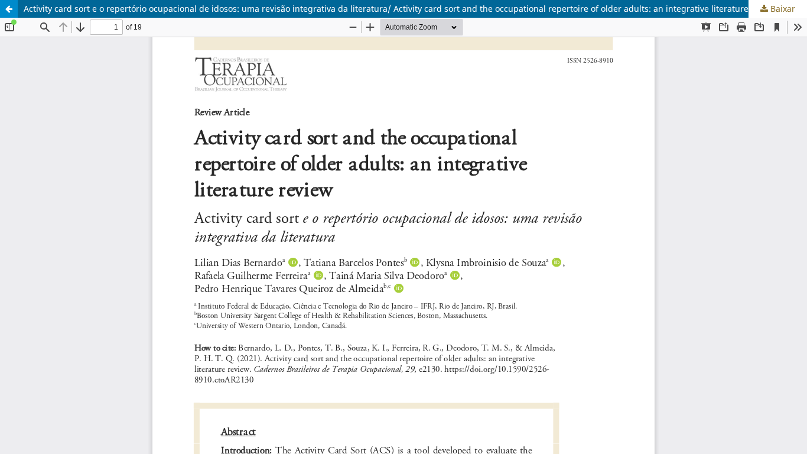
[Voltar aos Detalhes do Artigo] (9, 9)
